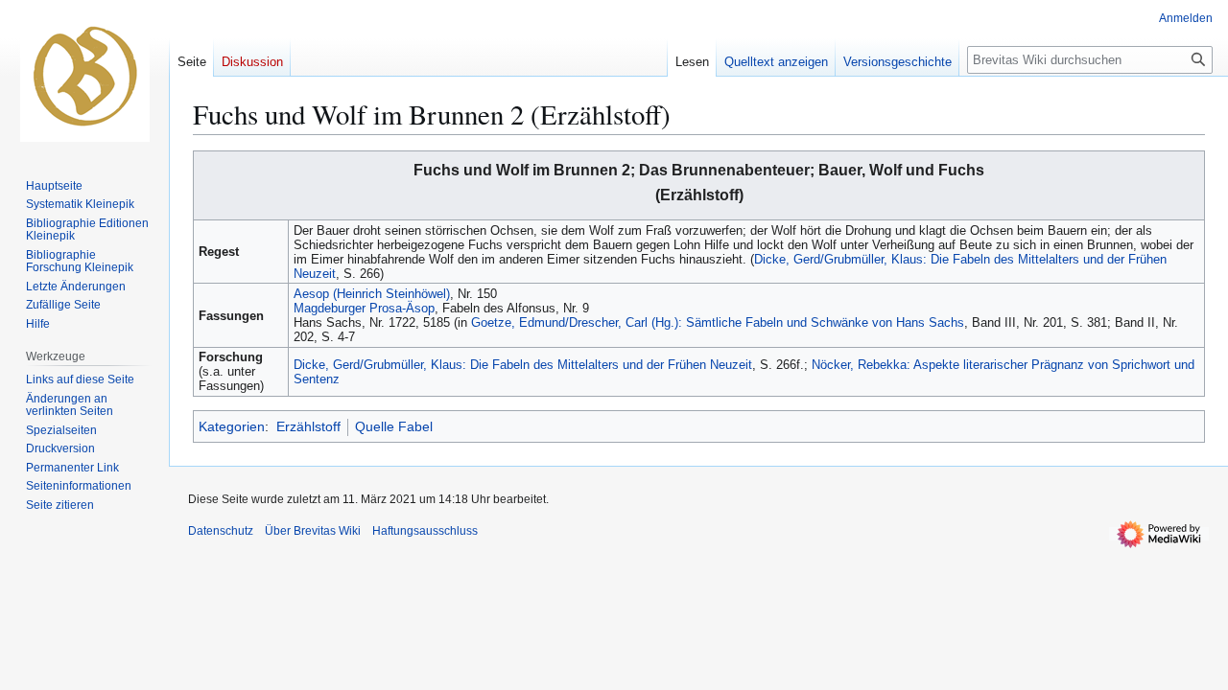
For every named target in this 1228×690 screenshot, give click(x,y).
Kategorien (232, 426)
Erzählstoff (308, 426)
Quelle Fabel (394, 426)
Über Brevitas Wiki (313, 531)
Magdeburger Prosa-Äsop (364, 308)
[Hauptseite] (84, 76)
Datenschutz (220, 531)
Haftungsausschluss (425, 531)
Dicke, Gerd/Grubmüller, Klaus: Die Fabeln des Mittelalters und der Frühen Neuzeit (523, 364)
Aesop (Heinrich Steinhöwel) (372, 294)
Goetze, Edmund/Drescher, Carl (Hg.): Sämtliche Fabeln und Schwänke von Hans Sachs (717, 322)
